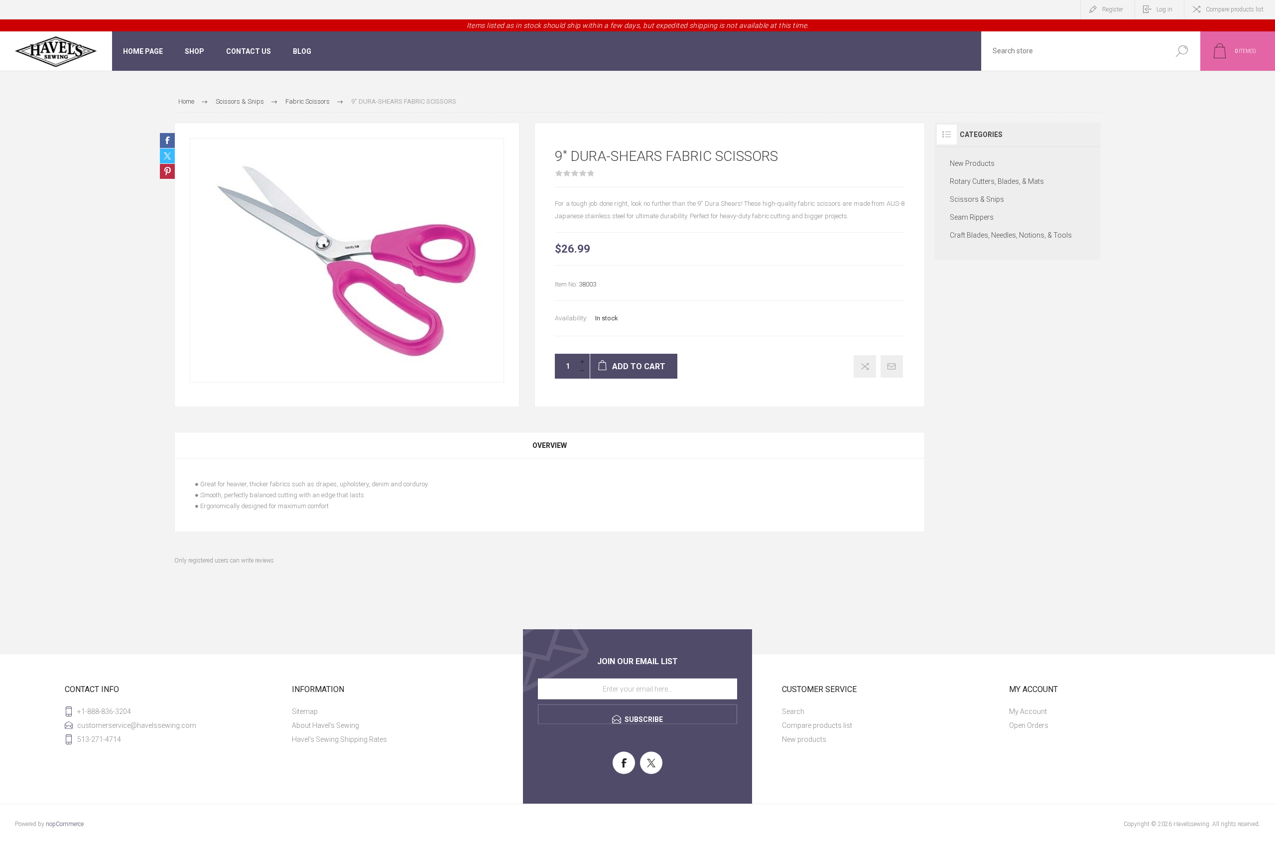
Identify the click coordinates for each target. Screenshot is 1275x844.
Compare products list (1235, 9)
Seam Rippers (972, 217)
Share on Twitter (167, 155)
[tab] (549, 445)
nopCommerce (65, 824)
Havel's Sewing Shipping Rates (339, 739)
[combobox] (1072, 51)
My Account (1028, 711)
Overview (549, 445)
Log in (1164, 9)
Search (1181, 51)
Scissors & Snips (977, 199)
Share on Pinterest (167, 171)
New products (804, 739)
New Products (972, 163)
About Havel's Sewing (325, 725)
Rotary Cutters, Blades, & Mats (997, 181)
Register (1112, 9)
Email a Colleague (892, 366)
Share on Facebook (167, 140)
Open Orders (1028, 725)
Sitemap (305, 711)
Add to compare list (865, 366)
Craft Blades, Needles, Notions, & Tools (1011, 235)
